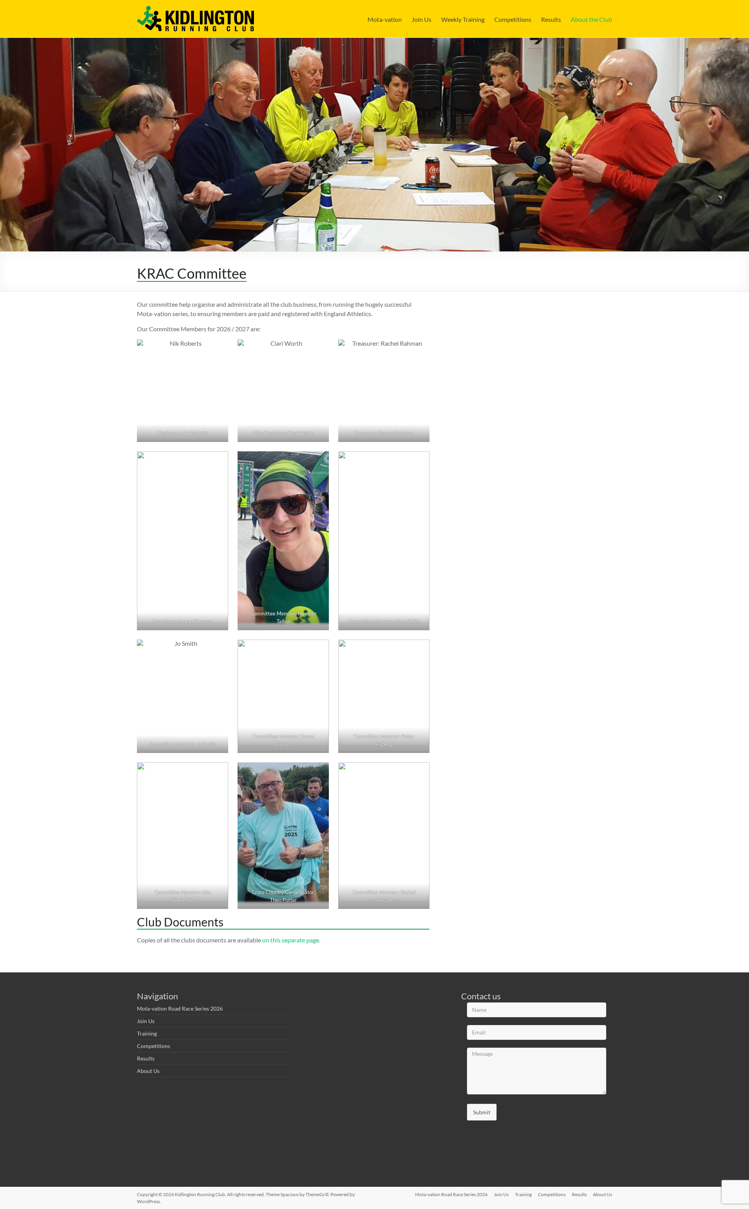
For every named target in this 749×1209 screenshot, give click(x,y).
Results (551, 19)
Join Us (421, 19)
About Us (148, 1071)
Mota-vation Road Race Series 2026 (180, 1008)
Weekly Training (463, 19)
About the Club (591, 19)
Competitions (512, 19)
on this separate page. (291, 940)
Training (147, 1033)
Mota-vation (384, 19)
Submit (481, 1112)
